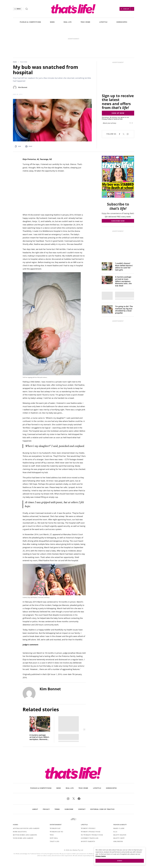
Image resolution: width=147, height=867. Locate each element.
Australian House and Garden (26, 801)
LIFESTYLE (103, 22)
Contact (82, 781)
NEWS (52, 22)
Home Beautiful (20, 804)
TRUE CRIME (85, 22)
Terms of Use (117, 91)
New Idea (54, 810)
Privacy (46, 781)
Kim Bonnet (22, 60)
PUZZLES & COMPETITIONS (30, 22)
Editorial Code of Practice (102, 781)
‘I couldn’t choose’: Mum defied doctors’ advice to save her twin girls (124, 239)
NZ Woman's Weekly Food (92, 807)
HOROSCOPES (121, 22)
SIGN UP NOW (118, 85)
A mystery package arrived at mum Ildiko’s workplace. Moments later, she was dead (39, 709)
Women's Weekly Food (90, 804)
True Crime (23, 34)
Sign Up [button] (126, 9)
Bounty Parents (88, 814)
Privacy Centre (101, 856)
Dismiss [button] (119, 861)
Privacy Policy (106, 91)
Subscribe (69, 781)
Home (15, 34)
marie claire (119, 801)
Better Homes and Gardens (25, 807)
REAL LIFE (68, 22)
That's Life (54, 814)
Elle (115, 804)
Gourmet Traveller (89, 810)
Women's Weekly (88, 801)
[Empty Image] (107, 268)
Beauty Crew (119, 810)
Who (52, 807)
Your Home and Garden (23, 810)
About (35, 781)
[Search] (26, 9)
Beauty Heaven (119, 807)
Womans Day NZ (56, 804)
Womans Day (55, 801)
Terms (57, 781)
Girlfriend (118, 814)
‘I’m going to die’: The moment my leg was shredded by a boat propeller (124, 282)
